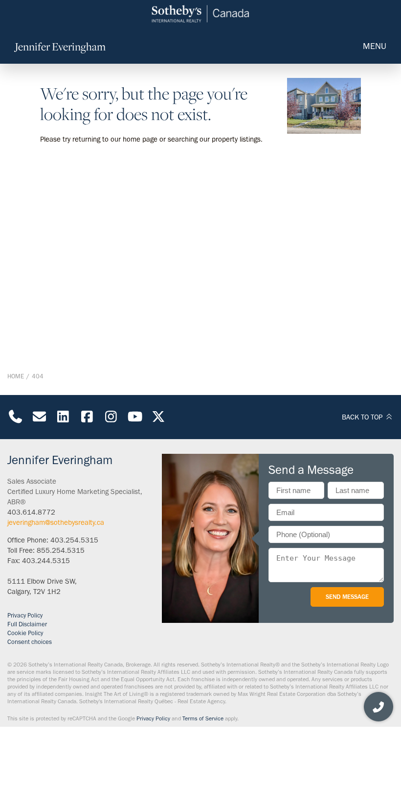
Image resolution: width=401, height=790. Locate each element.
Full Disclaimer (27, 624)
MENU (374, 46)
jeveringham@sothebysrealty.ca (55, 522)
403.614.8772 (31, 512)
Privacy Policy (25, 615)
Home (15, 376)
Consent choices (29, 641)
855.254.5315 (61, 550)
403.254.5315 (74, 540)
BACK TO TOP (363, 417)
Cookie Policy (25, 633)
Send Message (347, 596)
